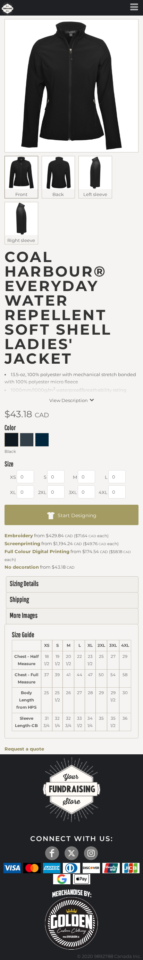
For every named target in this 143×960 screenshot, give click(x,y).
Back (58, 194)
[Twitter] (71, 853)
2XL (42, 492)
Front (21, 194)
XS (13, 477)
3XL (73, 492)
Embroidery (19, 535)
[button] (71, 918)
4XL (103, 492)
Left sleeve (95, 194)
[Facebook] (52, 853)
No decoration (22, 567)
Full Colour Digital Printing (37, 551)
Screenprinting (22, 543)
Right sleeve (21, 240)
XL (13, 492)
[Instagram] (91, 853)
